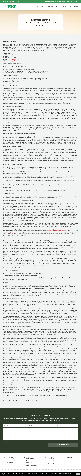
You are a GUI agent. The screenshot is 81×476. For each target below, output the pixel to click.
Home (37, 6)
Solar (70, 6)
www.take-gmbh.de (11, 61)
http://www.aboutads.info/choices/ (57, 230)
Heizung (58, 6)
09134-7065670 (30, 458)
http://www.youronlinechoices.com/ (13, 232)
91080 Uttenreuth (13, 1)
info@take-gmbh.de (13, 59)
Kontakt (76, 6)
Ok (78, 474)
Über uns (43, 6)
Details (2, 474)
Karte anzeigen (9, 462)
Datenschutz (75, 471)
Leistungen (51, 6)
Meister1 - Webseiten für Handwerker (18, 471)
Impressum (69, 471)
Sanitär (64, 6)
